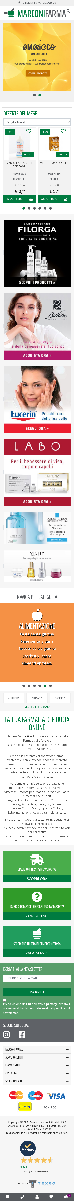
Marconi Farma (14, 1049)
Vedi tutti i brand (37, 707)
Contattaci (11, 1073)
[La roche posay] (37, 527)
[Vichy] (37, 566)
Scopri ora (37, 878)
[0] (66, 1197)
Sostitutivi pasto (37, 655)
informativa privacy (42, 1004)
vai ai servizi (37, 953)
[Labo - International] (37, 472)
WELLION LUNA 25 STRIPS (54, 162)
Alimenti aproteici (37, 663)
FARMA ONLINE (13, 1065)
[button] (34, 95)
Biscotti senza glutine (37, 648)
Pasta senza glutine (37, 634)
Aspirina (60, 698)
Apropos (13, 698)
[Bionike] (37, 326)
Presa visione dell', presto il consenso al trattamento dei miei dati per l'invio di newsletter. (36, 1008)
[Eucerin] (37, 399)
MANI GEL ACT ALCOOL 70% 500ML (20, 164)
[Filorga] (37, 252)
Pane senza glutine (37, 641)
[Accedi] (37, 1196)
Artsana (37, 698)
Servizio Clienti (14, 1057)
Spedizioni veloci (14, 1081)
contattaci (37, 915)
